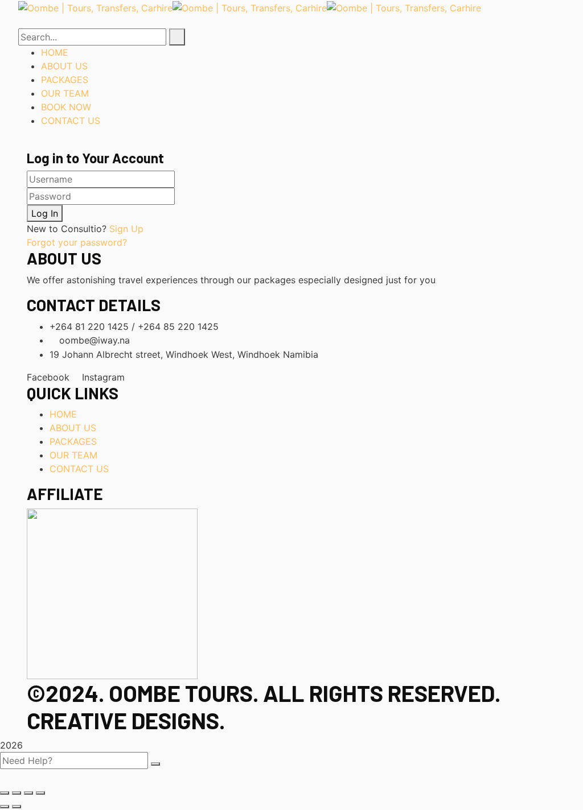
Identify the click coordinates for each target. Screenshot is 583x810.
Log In (44, 213)
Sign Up (126, 228)
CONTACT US (79, 468)
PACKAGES (73, 441)
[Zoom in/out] (40, 793)
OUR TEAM (73, 455)
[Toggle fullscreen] (28, 793)
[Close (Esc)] (4, 793)
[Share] (16, 793)
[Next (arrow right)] (16, 806)
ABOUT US (73, 427)
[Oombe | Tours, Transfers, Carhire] (95, 7)
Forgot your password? (77, 242)
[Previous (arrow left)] (4, 806)
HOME (63, 414)
